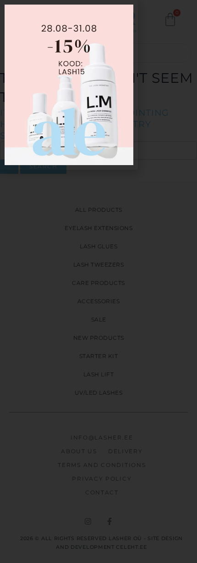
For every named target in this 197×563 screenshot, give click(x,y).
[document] (98, 281)
